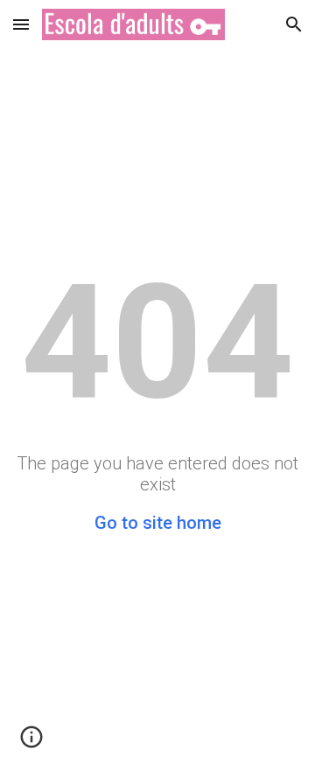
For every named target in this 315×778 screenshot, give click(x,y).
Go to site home (157, 522)
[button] (21, 24)
